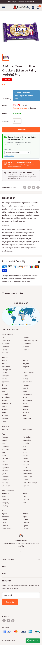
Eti (3, 84)
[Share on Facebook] (24, 187)
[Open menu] (3, 7)
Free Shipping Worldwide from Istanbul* (21, 2)
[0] (37, 7)
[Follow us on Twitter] (8, 620)
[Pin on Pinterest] (29, 187)
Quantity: (5, 121)
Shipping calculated (20, 108)
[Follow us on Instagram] (12, 620)
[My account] (33, 7)
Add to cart (21, 130)
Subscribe (10, 602)
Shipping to (7, 149)
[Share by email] (38, 187)
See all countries (9, 155)
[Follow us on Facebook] (4, 620)
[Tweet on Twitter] (33, 187)
